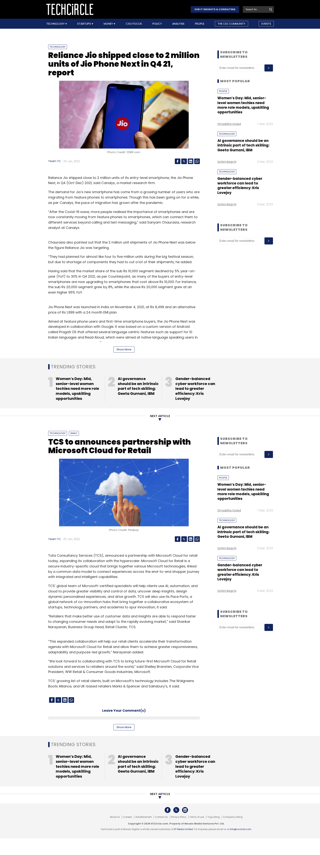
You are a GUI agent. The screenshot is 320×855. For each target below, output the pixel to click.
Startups (84, 24)
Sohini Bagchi (226, 162)
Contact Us (161, 817)
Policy (157, 24)
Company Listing (233, 817)
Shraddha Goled (229, 124)
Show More (123, 349)
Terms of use (197, 817)
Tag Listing (213, 817)
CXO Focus (134, 24)
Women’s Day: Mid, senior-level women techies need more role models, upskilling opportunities (243, 105)
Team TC (54, 161)
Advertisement (143, 817)
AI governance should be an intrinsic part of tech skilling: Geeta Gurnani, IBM (243, 145)
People (199, 24)
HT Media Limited (183, 829)
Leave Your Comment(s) (124, 710)
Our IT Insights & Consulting (214, 9)
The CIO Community (231, 24)
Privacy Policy (178, 817)
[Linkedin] (190, 161)
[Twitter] (184, 161)
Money (109, 24)
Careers (127, 817)
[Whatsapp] (197, 161)
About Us (115, 817)
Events (266, 24)
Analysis (178, 24)
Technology (55, 24)
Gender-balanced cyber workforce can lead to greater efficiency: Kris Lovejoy (239, 185)
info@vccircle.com (240, 829)
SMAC (73, 433)
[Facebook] (177, 161)
